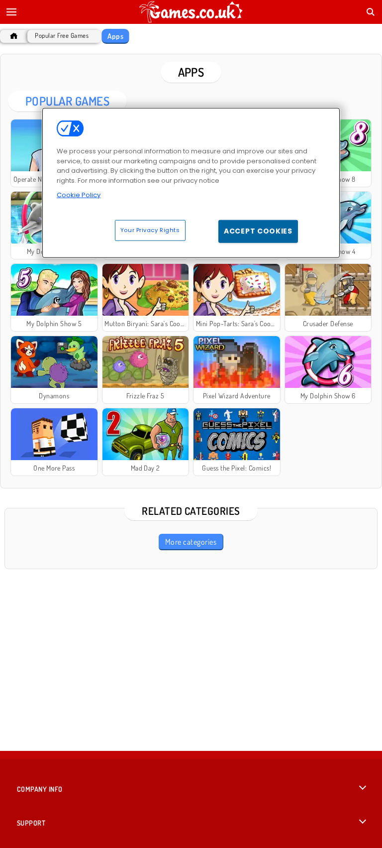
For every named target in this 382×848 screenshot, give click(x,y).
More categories (190, 542)
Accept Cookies (258, 231)
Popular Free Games (62, 35)
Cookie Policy (78, 195)
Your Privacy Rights (150, 230)
